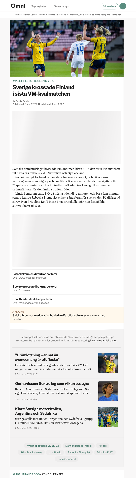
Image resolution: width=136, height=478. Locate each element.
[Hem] (18, 5)
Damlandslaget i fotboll (78, 445)
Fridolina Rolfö (105, 452)
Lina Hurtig (55, 452)
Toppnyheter (39, 6)
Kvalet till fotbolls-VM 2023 (33, 81)
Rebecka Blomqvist (79, 452)
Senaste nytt (61, 6)
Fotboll (103, 445)
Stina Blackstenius (31, 452)
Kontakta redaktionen (104, 340)
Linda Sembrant (67, 459)
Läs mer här (116, 14)
